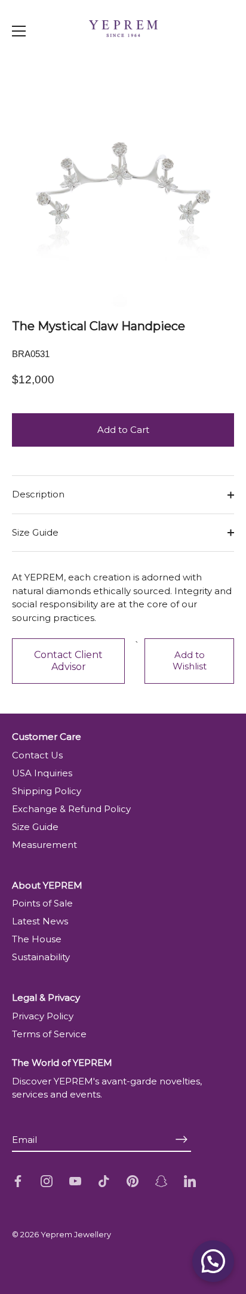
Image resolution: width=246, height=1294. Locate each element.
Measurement (44, 844)
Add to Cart (123, 429)
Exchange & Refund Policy (71, 808)
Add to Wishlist (190, 660)
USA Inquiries (42, 773)
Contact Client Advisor (68, 660)
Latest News (40, 921)
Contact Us (37, 755)
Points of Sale (42, 903)
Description (38, 494)
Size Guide (35, 532)
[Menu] (19, 31)
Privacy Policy (42, 1016)
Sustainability (41, 957)
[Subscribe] (181, 1139)
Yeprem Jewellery (76, 1234)
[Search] (215, 56)
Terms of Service (49, 1034)
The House (36, 939)
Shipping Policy (46, 791)
